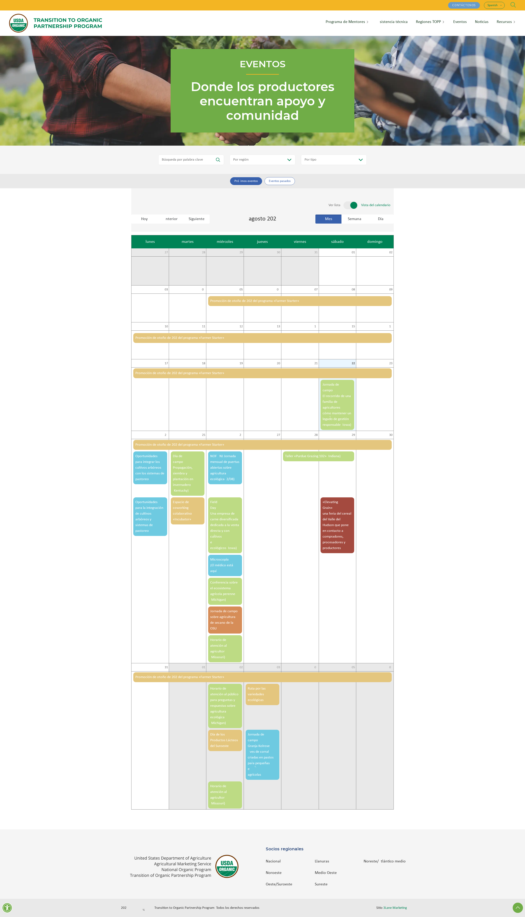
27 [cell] (166, 252)
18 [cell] (203, 363)
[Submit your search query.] (218, 160)
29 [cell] (241, 252)
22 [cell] (353, 363)
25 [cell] (203, 435)
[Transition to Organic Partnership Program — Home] (55, 23)
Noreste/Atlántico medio (385, 861)
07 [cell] (316, 289)
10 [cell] (166, 326)
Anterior (170, 219)
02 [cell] (391, 252)
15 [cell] (353, 326)
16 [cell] (391, 326)
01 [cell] (353, 252)
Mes (328, 219)
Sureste (321, 884)
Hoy (144, 219)
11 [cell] (203, 326)
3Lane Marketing (395, 908)
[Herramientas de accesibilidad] (7, 908)
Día (380, 219)
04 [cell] (203, 289)
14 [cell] (316, 326)
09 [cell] (391, 289)
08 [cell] (353, 289)
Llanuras (322, 861)
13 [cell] (278, 326)
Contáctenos (464, 5)
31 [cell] (316, 252)
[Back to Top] (518, 908)
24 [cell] (166, 435)
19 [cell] (241, 363)
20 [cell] (278, 363)
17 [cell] (166, 363)
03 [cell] (166, 289)
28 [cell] (203, 252)
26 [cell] (241, 435)
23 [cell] (391, 363)
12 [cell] (241, 326)
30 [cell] (278, 252)
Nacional (273, 861)
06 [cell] (278, 289)
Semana (354, 219)
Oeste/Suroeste (279, 884)
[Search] (513, 5)
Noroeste (274, 873)
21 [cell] (316, 363)
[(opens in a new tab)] (186, 866)
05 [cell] (241, 289)
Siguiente (196, 219)
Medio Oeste (326, 873)
